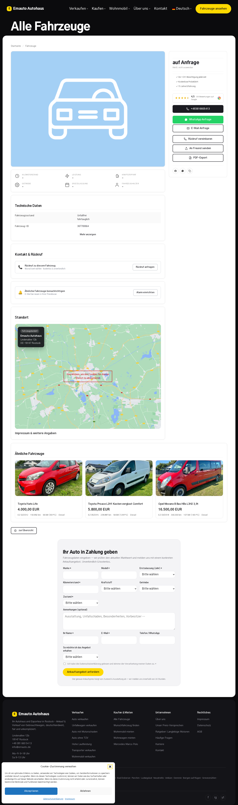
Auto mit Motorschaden (84, 732)
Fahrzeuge (30, 46)
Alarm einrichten (145, 292)
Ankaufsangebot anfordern (83, 672)
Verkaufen (77, 8)
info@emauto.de (21, 747)
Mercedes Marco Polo (126, 744)
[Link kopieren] (190, 171)
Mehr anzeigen (88, 234)
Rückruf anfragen (145, 267)
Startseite (16, 46)
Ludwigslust (146, 778)
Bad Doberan (123, 778)
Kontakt (160, 8)
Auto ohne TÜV (80, 738)
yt (223, 797)
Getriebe (144, 583)
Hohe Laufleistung (82, 744)
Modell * (105, 568)
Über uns (141, 8)
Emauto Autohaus (26, 8)
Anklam (168, 778)
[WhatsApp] (183, 171)
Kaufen (97, 8)
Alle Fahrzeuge (122, 719)
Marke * (67, 568)
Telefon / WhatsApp (150, 633)
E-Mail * (105, 633)
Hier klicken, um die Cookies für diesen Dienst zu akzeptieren (88, 376)
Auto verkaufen (80, 719)
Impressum (70, 799)
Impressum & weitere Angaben (35, 433)
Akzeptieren (31, 791)
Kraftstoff (106, 583)
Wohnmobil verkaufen (83, 756)
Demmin (178, 778)
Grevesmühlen (209, 778)
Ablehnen (85, 791)
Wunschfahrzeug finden (126, 725)
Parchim (136, 778)
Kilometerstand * (71, 583)
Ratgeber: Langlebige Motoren (172, 732)
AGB (199, 732)
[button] (110, 766)
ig (215, 797)
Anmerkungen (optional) (75, 610)
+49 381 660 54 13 (22, 743)
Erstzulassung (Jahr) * (151, 568)
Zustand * (68, 597)
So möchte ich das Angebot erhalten (77, 649)
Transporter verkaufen (84, 750)
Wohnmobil (118, 8)
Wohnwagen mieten (124, 738)
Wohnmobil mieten (124, 732)
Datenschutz (204, 725)
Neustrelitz (158, 778)
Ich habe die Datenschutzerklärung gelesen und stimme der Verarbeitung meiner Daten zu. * (111, 664)
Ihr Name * (68, 633)
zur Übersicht (26, 530)
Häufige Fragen (163, 738)
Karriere (159, 744)
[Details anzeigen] (48, 478)
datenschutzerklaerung (53, 799)
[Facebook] (175, 171)
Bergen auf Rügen (192, 778)
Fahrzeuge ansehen (213, 8)
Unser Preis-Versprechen (169, 725)
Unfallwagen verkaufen (84, 725)
